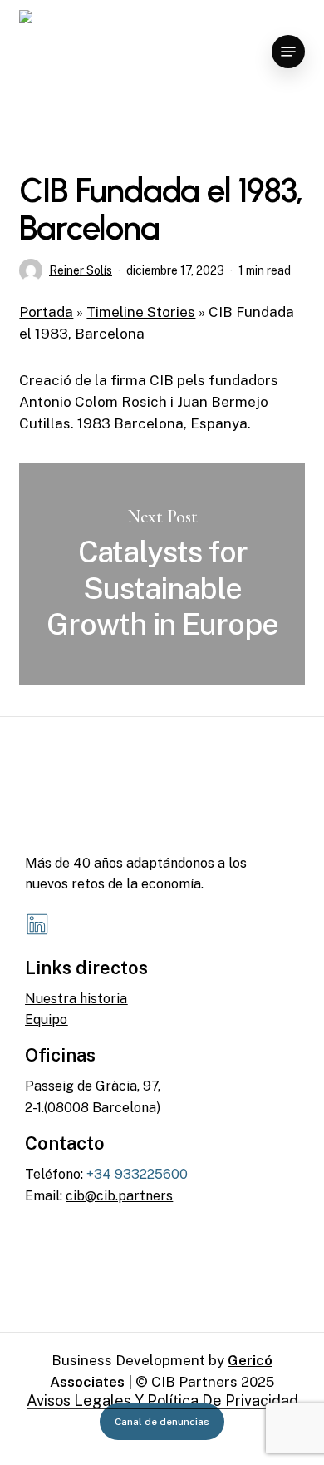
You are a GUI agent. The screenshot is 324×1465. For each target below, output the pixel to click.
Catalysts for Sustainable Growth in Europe (161, 574)
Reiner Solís (80, 270)
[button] (288, 51)
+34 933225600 (137, 1174)
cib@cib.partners (119, 1196)
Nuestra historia (76, 999)
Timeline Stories (140, 312)
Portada (46, 312)
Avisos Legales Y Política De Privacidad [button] (162, 1401)
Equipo (46, 1019)
